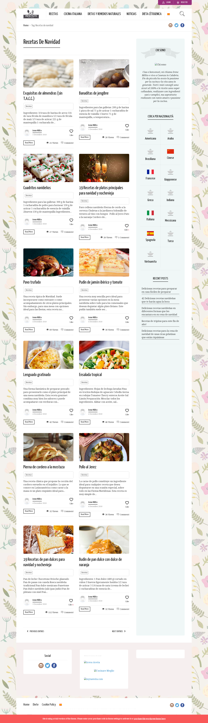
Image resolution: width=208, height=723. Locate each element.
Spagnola (150, 240)
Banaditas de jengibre (94, 93)
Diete (35, 704)
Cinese (170, 158)
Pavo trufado (32, 282)
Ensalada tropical (90, 375)
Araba (170, 138)
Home (26, 25)
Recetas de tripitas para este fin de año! (160, 323)
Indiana (170, 200)
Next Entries (117, 631)
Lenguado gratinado (37, 375)
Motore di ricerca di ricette (92, 655)
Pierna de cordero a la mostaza (44, 467)
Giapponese (170, 179)
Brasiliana (150, 159)
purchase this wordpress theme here (150, 719)
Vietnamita (150, 261)
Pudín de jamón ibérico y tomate (100, 282)
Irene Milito (37, 130)
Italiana (150, 219)
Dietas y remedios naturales (104, 14)
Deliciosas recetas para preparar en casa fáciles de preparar (159, 290)
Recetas (53, 14)
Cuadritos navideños (37, 188)
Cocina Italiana (73, 14)
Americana (150, 138)
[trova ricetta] (92, 662)
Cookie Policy (49, 704)
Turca (170, 241)
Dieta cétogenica (151, 14)
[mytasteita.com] (93, 679)
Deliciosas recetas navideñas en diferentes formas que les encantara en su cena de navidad (159, 311)
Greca (150, 200)
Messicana (170, 220)
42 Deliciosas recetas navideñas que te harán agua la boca (158, 300)
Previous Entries (37, 631)
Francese (150, 178)
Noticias (131, 14)
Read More (29, 143)
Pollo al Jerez (87, 467)
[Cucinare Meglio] (104, 670)
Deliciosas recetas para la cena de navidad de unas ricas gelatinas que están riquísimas (160, 334)
